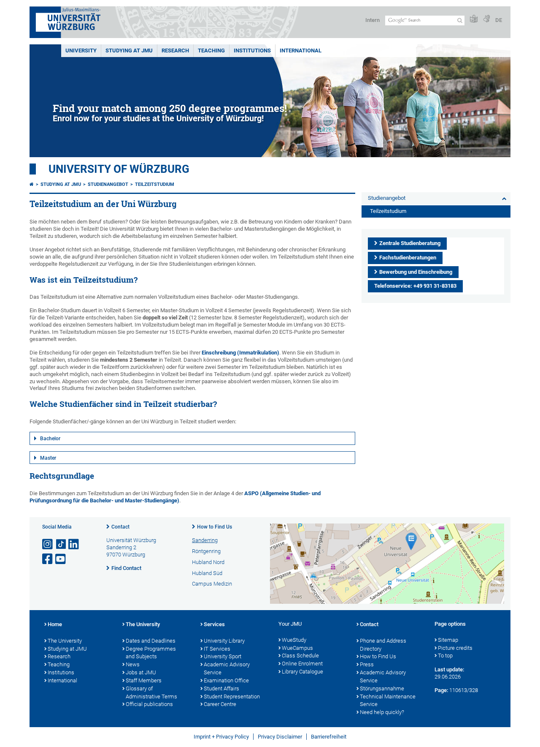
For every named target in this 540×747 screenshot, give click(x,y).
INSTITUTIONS (252, 50)
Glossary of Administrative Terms (151, 692)
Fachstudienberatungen (407, 257)
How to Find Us (214, 527)
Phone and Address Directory (383, 645)
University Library (224, 641)
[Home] (32, 184)
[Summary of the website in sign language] (486, 19)
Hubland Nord (208, 562)
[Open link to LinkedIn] (74, 544)
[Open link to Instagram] (48, 544)
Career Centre (220, 704)
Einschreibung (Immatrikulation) (240, 352)
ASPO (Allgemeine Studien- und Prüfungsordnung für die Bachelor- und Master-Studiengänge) (175, 497)
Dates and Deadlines (151, 641)
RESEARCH (175, 50)
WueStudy (294, 640)
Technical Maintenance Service (388, 700)
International (300, 50)
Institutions (61, 672)
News (133, 664)
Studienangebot (108, 184)
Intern (372, 20)
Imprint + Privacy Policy (221, 736)
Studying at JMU (60, 184)
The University (65, 641)
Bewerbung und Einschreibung (415, 272)
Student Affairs (221, 688)
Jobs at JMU (141, 672)
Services (214, 624)
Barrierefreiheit (328, 736)
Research (59, 656)
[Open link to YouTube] (61, 559)
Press (367, 664)
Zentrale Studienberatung (409, 243)
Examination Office (226, 680)
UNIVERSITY (81, 50)
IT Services (217, 649)
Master (48, 458)
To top (445, 655)
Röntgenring (206, 551)
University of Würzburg (119, 169)
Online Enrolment (302, 663)
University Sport (222, 656)
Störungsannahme (382, 688)
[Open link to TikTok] (61, 544)
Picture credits (455, 648)
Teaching (211, 50)
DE (498, 20)
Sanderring (205, 540)
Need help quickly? (382, 712)
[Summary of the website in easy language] (474, 19)
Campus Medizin (212, 584)
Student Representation (232, 696)
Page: (441, 690)
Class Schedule (300, 655)
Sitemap (448, 640)
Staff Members (144, 680)
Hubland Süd (207, 573)
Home (55, 624)
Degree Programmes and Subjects (151, 653)
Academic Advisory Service (227, 668)
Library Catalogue (302, 671)
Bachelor (50, 439)
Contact (120, 527)
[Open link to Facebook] (48, 559)
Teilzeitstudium (154, 184)
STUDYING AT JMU (129, 50)
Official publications (149, 704)
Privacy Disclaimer (280, 736)
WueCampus (297, 648)
